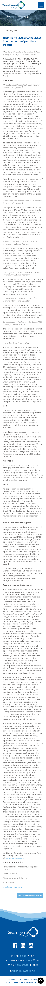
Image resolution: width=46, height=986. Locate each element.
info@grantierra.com (12, 887)
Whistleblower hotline (24, 971)
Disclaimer (24, 979)
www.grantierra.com (15, 858)
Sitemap (34, 979)
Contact (12, 979)
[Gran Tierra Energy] (13, 5)
